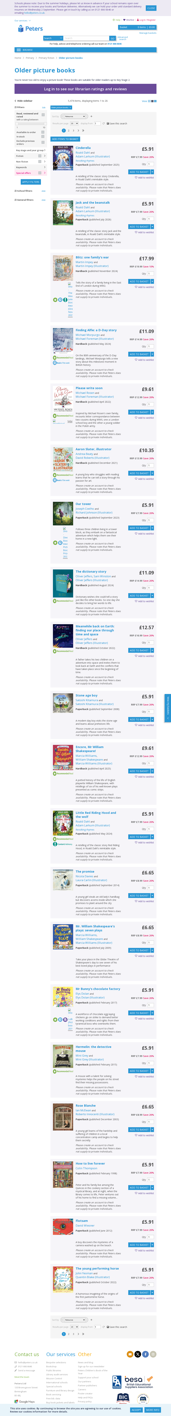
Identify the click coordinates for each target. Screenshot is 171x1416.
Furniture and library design (60, 1390)
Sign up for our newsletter (91, 1366)
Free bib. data (53, 1398)
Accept (136, 1410)
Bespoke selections (56, 1362)
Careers (82, 1389)
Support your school (88, 1377)
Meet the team (22, 1376)
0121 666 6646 (25, 1366)
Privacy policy (85, 1401)
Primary (30, 57)
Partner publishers (87, 1385)
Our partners (84, 1381)
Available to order (26, 132)
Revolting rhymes (85, 160)
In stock (21, 136)
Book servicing (53, 1394)
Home (18, 57)
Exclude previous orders (26, 142)
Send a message (26, 1370)
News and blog (85, 1362)
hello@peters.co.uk (34, 12)
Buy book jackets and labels (60, 1402)
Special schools (54, 1386)
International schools (57, 1382)
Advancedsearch (123, 38)
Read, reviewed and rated (27, 115)
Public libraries (53, 1370)
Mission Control (54, 1378)
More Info (152, 1409)
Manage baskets (147, 32)
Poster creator (85, 1393)
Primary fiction (46, 57)
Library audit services (57, 1374)
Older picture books (71, 57)
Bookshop (51, 1366)
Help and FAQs (85, 1397)
